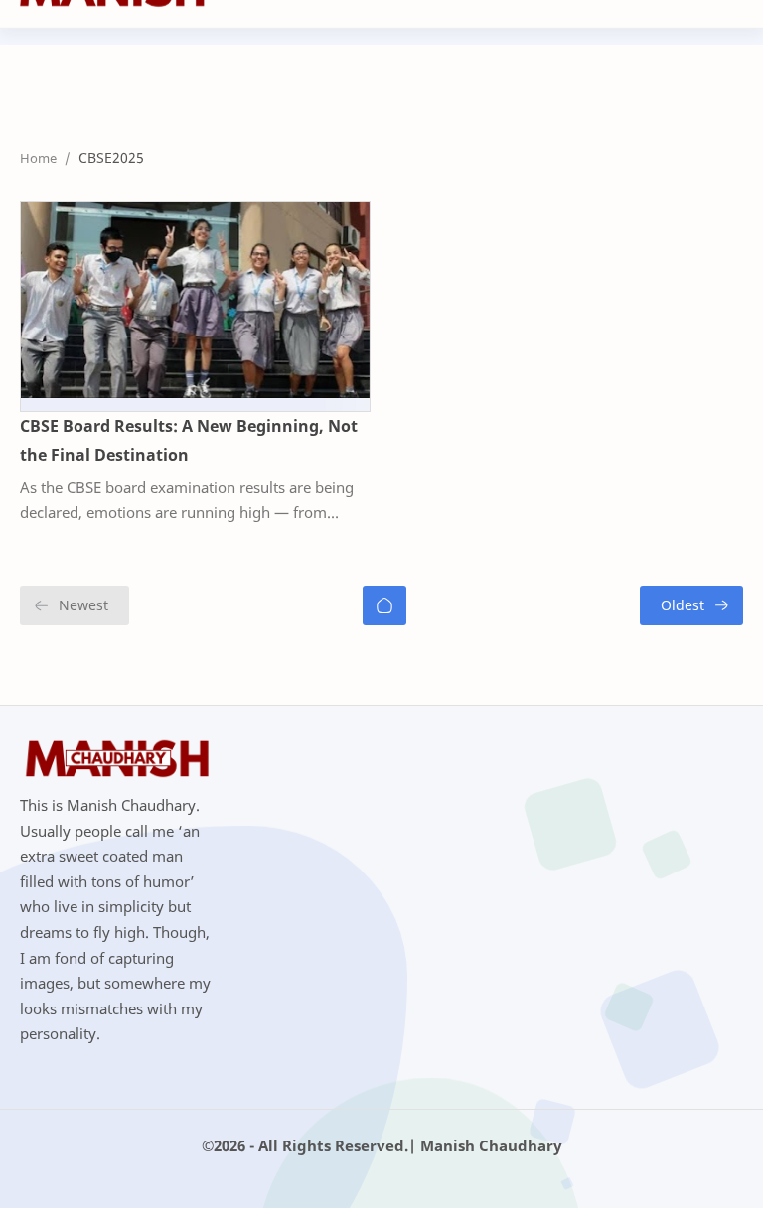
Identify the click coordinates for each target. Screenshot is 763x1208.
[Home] (384, 605)
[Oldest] (691, 605)
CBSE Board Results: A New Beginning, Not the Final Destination (189, 440)
